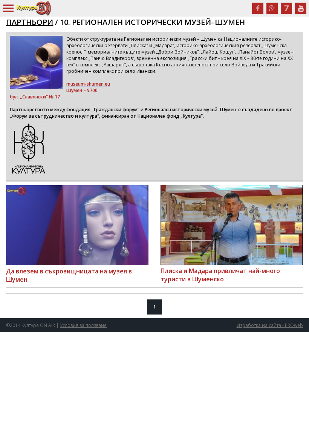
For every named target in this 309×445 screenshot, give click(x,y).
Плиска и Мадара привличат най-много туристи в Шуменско (220, 275)
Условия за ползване (83, 325)
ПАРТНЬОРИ (29, 22)
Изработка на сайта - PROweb (270, 325)
